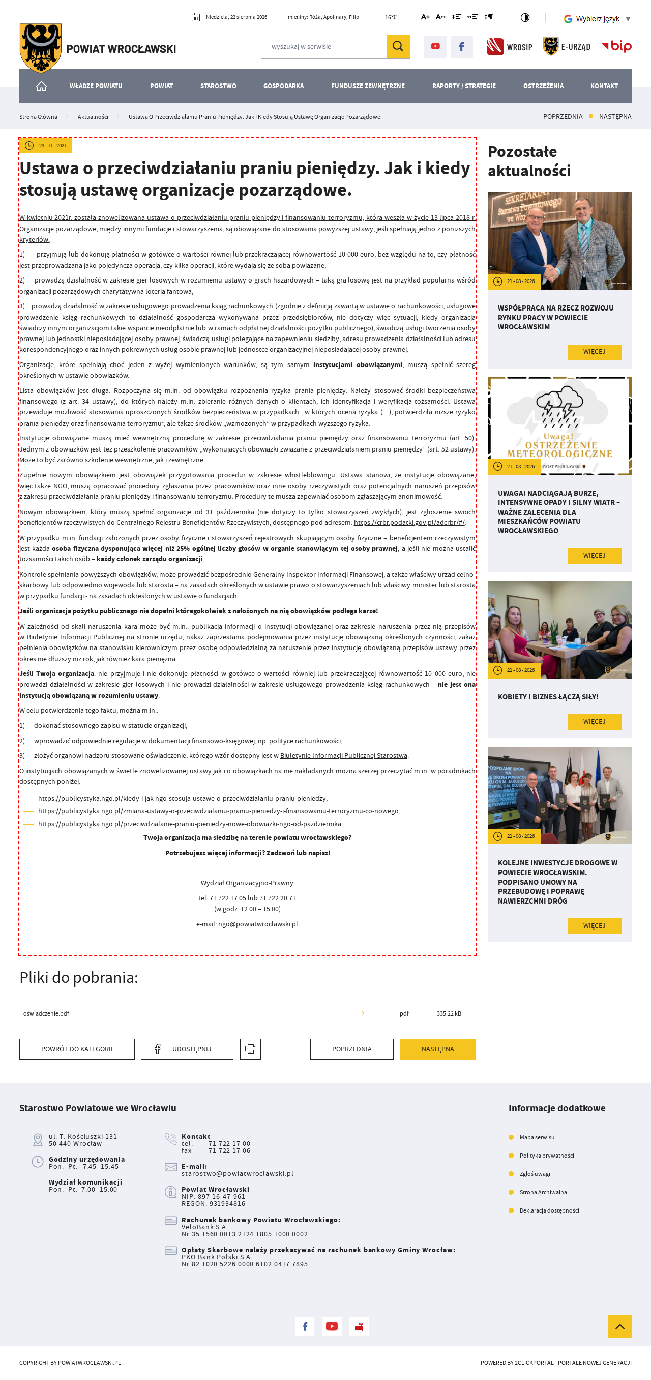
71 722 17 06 (230, 1150)
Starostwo (218, 86)
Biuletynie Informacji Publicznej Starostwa (343, 755)
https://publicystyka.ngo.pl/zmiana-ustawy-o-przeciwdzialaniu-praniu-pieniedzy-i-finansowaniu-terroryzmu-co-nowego (218, 810)
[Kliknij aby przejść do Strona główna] (42, 86)
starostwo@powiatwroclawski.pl (237, 1173)
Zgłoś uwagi (535, 1174)
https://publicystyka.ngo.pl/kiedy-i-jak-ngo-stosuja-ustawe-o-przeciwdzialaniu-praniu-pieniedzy (182, 798)
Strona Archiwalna (543, 1192)
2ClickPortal (534, 1363)
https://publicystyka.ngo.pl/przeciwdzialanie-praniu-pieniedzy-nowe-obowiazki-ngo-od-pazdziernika (189, 823)
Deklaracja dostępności (549, 1210)
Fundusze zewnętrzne (368, 86)
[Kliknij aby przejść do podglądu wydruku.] (250, 1049)
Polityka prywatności (547, 1155)
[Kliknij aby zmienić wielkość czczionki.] (425, 18)
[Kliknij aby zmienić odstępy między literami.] (441, 18)
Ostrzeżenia (543, 86)
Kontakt (604, 86)
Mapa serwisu (537, 1137)
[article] (560, 280)
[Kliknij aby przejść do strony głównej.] (97, 48)
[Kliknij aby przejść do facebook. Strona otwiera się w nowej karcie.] (462, 47)
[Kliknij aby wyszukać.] (398, 46)
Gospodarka (283, 86)
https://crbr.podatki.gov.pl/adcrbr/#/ (409, 522)
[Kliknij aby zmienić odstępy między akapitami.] (489, 18)
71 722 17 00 (230, 1143)
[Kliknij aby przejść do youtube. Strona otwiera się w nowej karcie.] (435, 47)
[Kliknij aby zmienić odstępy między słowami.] (472, 18)
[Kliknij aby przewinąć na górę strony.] (620, 1326)
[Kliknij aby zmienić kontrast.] (525, 17)
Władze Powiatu (96, 86)
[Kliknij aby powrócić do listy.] (591, 116)
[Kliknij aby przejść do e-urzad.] (566, 46)
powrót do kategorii (77, 1049)
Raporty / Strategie (464, 86)
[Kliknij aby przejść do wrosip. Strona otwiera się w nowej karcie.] (509, 46)
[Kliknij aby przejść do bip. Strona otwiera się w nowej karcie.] (616, 46)
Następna (615, 116)
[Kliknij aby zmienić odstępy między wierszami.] (456, 18)
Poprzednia (563, 116)
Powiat (161, 86)
